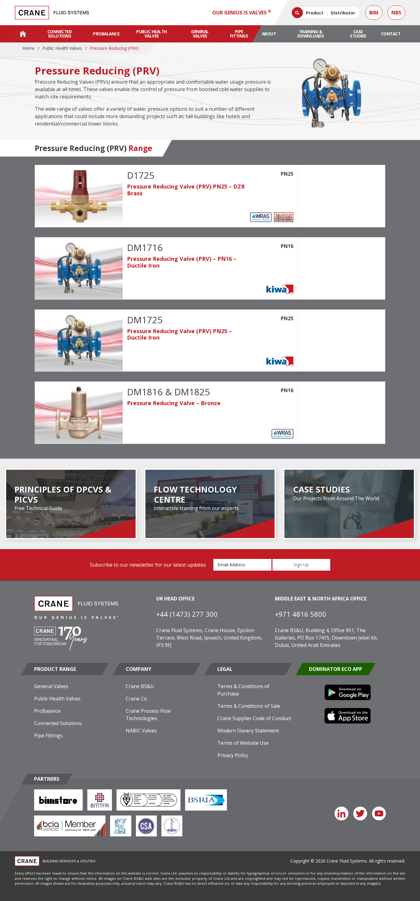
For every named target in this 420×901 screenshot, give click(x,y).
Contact (391, 34)
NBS (396, 12)
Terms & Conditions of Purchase (243, 690)
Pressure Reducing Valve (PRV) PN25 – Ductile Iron (179, 334)
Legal (224, 669)
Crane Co (136, 698)
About (269, 34)
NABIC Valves (141, 730)
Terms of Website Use (243, 743)
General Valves (200, 34)
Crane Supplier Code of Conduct (254, 718)
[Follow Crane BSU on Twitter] (360, 813)
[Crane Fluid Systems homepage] (52, 12)
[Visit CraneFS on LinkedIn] (341, 813)
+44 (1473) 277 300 (187, 614)
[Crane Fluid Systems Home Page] (23, 33)
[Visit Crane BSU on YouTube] (379, 813)
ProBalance (106, 34)
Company (138, 669)
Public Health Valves (151, 34)
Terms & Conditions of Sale (248, 706)
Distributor (343, 13)
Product (314, 13)
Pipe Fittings (239, 34)
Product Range (55, 669)
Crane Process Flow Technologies (148, 715)
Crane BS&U (140, 686)
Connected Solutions (59, 34)
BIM (373, 12)
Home (28, 48)
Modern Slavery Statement (248, 730)
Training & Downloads (310, 34)
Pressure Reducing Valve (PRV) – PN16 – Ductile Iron (181, 262)
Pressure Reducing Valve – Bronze (173, 403)
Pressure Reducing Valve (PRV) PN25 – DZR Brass (186, 190)
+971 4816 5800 (300, 614)
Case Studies (358, 34)
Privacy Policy (232, 755)
